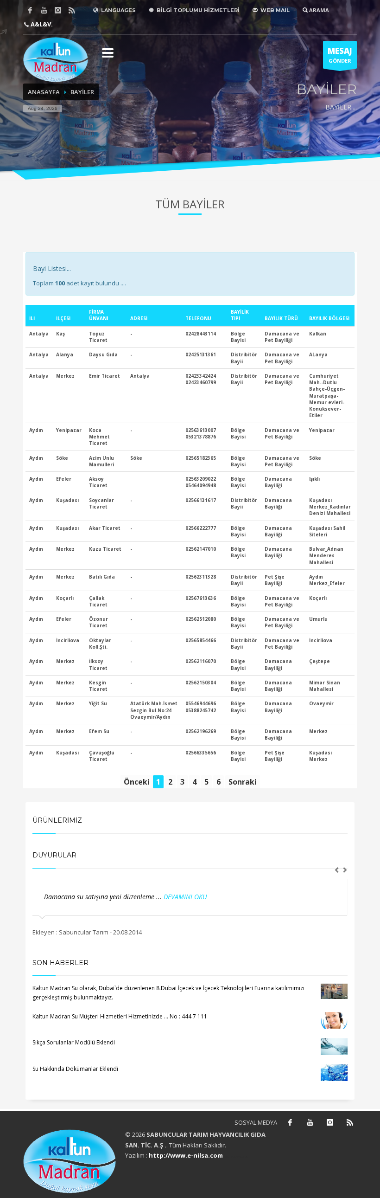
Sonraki (242, 782)
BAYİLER (82, 92)
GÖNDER (340, 54)
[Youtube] (44, 10)
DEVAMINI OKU (176, 896)
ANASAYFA (44, 92)
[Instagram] (58, 10)
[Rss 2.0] (72, 10)
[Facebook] (30, 10)
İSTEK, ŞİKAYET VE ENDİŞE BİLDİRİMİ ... (99, 896)
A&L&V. (41, 24)
